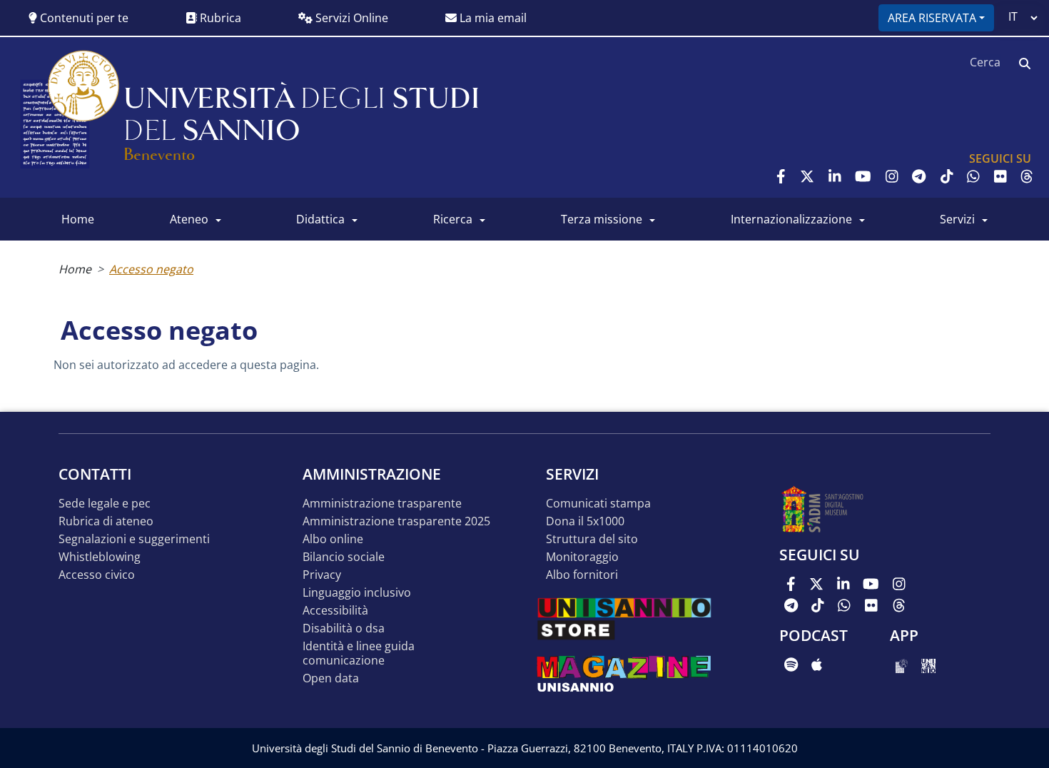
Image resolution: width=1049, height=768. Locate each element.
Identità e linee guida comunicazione (359, 653)
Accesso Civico (97, 574)
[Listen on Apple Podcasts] (816, 664)
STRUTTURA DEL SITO (592, 539)
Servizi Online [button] (350, 18)
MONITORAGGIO (582, 557)
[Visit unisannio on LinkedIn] (834, 176)
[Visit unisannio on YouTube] (863, 176)
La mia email (492, 18)
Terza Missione (601, 219)
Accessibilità (335, 610)
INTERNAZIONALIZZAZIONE (791, 219)
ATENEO (189, 219)
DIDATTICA (320, 219)
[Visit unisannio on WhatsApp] (973, 176)
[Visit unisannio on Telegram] (919, 176)
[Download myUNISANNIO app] (902, 664)
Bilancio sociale (344, 557)
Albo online (333, 539)
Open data (331, 678)
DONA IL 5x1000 (585, 521)
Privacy (322, 574)
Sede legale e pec (105, 503)
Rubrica (219, 18)
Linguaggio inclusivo (357, 592)
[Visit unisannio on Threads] (1026, 176)
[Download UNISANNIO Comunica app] (928, 664)
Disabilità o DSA (344, 628)
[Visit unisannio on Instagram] (892, 176)
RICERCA (452, 219)
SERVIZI (957, 219)
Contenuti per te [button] (82, 18)
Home (75, 269)
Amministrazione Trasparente (382, 503)
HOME (77, 219)
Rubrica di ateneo (106, 521)
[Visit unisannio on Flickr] (1000, 176)
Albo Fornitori (582, 574)
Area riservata (932, 18)
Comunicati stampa (598, 503)
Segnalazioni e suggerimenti (134, 539)
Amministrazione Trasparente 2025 (396, 521)
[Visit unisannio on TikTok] (947, 176)
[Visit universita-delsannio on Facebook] (781, 176)
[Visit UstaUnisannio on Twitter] (807, 176)
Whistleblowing (100, 557)
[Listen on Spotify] (791, 664)
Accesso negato (151, 269)
